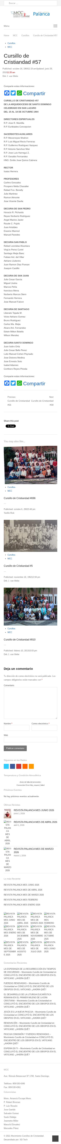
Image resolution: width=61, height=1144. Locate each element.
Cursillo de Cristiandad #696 (20, 498)
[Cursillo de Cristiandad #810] (30, 607)
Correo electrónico (40, 723)
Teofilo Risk (9, 513)
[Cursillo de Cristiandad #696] (30, 465)
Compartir (34, 93)
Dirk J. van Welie (10, 76)
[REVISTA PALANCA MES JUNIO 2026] (7, 813)
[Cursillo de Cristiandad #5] (30, 536)
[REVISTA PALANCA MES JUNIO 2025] (50, 947)
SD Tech (24, 1139)
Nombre (8, 723)
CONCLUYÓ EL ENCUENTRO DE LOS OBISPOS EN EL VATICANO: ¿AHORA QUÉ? (28, 1040)
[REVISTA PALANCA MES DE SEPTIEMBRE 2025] (10, 948)
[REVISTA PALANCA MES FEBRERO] (50, 918)
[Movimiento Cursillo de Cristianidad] (30, 14)
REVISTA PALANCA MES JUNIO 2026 (34, 810)
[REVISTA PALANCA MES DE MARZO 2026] (7, 859)
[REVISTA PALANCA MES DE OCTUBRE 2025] (50, 933)
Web (6, 735)
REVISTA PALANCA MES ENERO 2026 (22, 905)
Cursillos (11, 43)
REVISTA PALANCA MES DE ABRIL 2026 (35, 822)
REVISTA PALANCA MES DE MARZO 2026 (24, 895)
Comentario (9, 685)
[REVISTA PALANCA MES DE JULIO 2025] (37, 947)
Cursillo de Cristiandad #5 (18, 566)
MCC (10, 47)
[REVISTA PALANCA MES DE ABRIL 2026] (7, 832)
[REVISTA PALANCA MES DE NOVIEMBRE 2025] (37, 933)
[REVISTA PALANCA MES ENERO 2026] (10, 931)
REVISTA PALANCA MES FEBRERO (21, 900)
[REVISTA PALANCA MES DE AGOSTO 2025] (23, 948)
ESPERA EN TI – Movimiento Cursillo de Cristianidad (28, 1048)
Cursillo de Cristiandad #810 (20, 639)
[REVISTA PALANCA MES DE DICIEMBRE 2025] (23, 933)
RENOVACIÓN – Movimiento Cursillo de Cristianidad (27, 1023)
